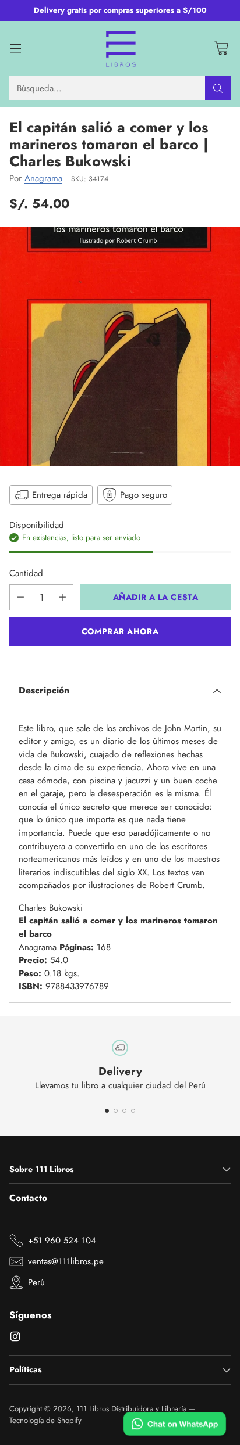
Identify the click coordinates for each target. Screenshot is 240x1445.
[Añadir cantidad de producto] (62, 597)
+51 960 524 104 (62, 1240)
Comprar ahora (120, 631)
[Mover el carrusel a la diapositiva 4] (133, 1111)
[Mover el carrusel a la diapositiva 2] (116, 1111)
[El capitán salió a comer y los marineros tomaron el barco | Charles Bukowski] (120, 346)
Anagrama (43, 178)
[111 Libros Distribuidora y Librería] (120, 48)
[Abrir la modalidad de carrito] (221, 48)
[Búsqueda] (218, 88)
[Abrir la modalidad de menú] (15, 48)
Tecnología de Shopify (45, 1420)
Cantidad (26, 573)
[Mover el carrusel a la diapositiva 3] (124, 1111)
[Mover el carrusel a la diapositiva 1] (107, 1111)
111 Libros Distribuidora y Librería (131, 1408)
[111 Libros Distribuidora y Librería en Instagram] (15, 1338)
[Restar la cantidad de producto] (20, 597)
